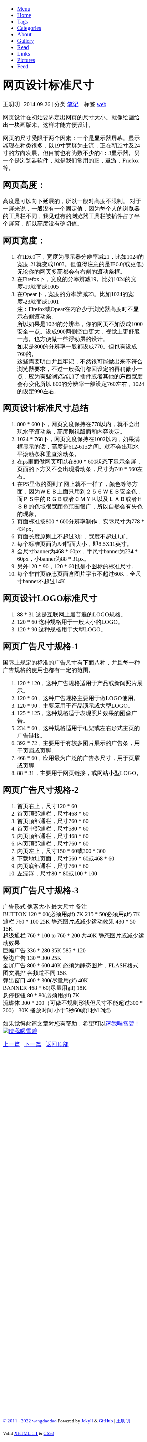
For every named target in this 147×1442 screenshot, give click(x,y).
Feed (22, 66)
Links (23, 54)
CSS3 (49, 1433)
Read (23, 47)
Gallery (25, 41)
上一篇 (11, 1044)
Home (24, 15)
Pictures (26, 60)
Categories (29, 28)
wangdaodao (44, 1420)
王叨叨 (123, 1420)
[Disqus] (73, 1137)
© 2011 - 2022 (17, 1420)
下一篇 (32, 1044)
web (101, 104)
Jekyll (87, 1420)
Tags (22, 22)
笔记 (72, 104)
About (24, 34)
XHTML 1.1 (26, 1433)
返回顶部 (57, 1044)
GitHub (106, 1420)
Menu (23, 9)
